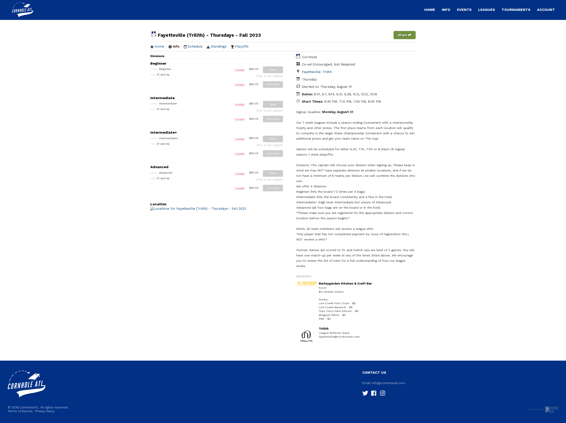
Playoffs (242, 46)
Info (446, 10)
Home (429, 10)
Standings (219, 46)
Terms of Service (20, 411)
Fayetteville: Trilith (317, 72)
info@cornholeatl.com (388, 383)
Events (464, 10)
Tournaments (516, 10)
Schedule (195, 46)
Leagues (486, 10)
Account (546, 10)
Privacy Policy (44, 411)
